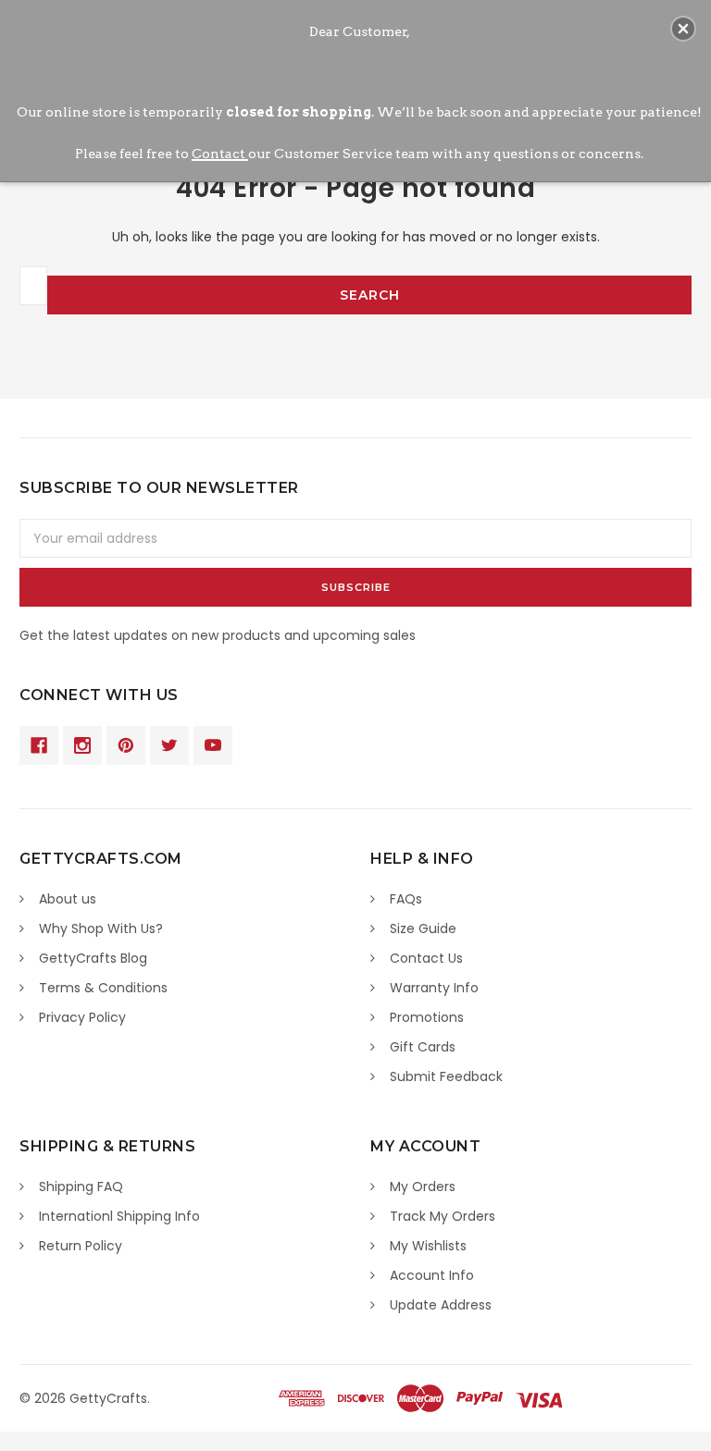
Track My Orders (442, 1216)
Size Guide (423, 928)
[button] (683, 29)
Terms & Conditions (103, 987)
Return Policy (80, 1245)
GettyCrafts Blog (93, 958)
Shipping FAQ (81, 1186)
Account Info (432, 1275)
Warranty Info (434, 987)
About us (67, 899)
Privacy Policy (82, 1017)
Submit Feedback (446, 1076)
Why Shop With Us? (101, 928)
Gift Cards (422, 1047)
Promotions (427, 1017)
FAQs (406, 899)
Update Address (441, 1305)
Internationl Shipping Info (119, 1216)
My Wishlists (428, 1245)
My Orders (422, 1186)
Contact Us (426, 958)
